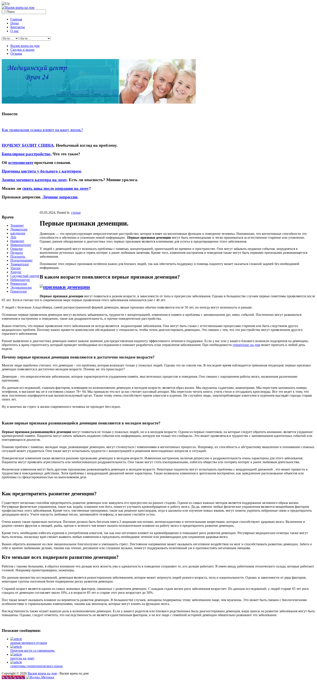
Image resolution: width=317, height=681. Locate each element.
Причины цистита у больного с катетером (41, 171)
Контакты (17, 27)
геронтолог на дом (246, 345)
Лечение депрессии (59, 197)
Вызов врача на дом (24, 46)
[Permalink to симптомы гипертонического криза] (16, 662)
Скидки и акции (22, 49)
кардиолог (18, 233)
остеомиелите (20, 162)
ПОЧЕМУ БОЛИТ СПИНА (28, 145)
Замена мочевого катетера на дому (34, 180)
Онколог (16, 249)
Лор (13, 237)
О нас (14, 31)
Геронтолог (18, 291)
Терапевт (17, 225)
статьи (76, 212)
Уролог (15, 268)
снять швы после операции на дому (55, 188)
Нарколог (17, 241)
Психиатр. (18, 256)
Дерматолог (19, 229)
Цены (14, 23)
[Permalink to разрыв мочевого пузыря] (16, 639)
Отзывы (16, 53)
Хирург (16, 272)
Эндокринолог (21, 287)
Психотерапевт (21, 260)
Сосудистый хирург (25, 276)
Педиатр (16, 252)
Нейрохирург (20, 280)
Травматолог (19, 264)
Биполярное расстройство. (27, 154)
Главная (16, 19)
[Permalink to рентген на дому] (16, 654)
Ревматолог (18, 283)
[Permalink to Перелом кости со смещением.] (16, 646)
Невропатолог (20, 245)
